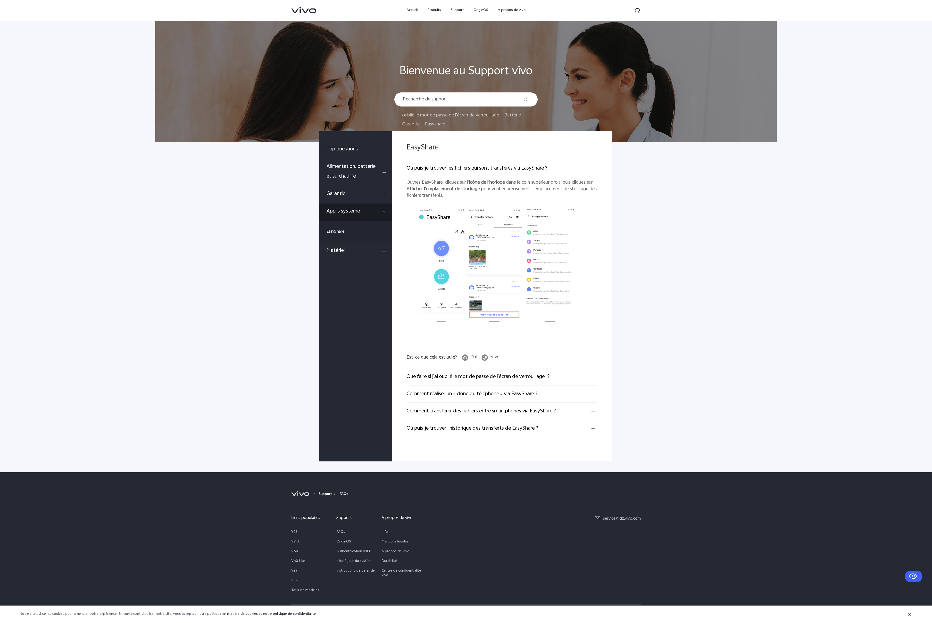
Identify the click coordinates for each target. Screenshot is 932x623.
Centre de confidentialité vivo (401, 573)
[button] (637, 10)
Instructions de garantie (355, 571)
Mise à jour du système (355, 561)
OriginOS (481, 10)
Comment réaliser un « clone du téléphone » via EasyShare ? (472, 394)
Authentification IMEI (353, 551)
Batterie (512, 115)
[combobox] (466, 99)
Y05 (294, 532)
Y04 (294, 581)
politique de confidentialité (294, 614)
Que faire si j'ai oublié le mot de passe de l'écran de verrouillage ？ (479, 376)
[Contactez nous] (913, 576)
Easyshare (435, 124)
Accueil (412, 10)
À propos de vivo (512, 10)
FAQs (340, 532)
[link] (303, 10)
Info (385, 532)
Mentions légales (395, 542)
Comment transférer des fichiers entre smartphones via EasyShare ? (481, 411)
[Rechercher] (525, 99)
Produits (434, 10)
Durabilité (389, 561)
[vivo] (301, 494)
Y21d (295, 542)
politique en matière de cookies (232, 614)
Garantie (411, 124)
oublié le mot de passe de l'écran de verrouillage (450, 115)
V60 (294, 551)
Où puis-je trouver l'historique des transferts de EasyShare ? (472, 428)
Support (457, 10)
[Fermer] (909, 614)
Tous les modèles (305, 590)
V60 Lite (298, 561)
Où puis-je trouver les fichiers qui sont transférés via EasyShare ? (477, 168)
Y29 (294, 571)
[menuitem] (355, 150)
